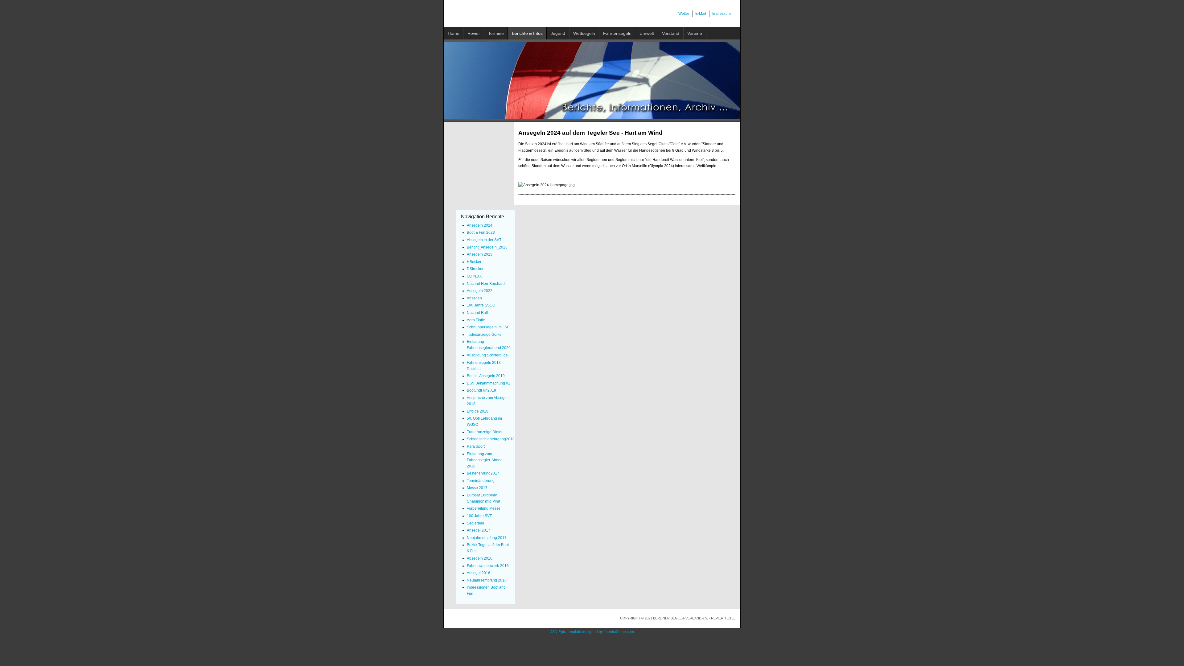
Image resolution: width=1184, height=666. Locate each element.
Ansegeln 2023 (479, 254)
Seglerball (475, 523)
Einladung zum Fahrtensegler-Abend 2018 (485, 460)
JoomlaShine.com (619, 632)
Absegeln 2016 (479, 558)
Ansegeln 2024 (479, 225)
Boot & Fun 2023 (481, 232)
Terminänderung (481, 481)
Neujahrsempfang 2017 (487, 538)
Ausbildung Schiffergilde (487, 355)
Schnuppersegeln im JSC (488, 327)
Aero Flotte (476, 320)
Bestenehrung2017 (483, 473)
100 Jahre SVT (479, 516)
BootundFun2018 (481, 390)
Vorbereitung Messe (483, 508)
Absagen (474, 298)
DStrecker (475, 269)
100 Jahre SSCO (481, 305)
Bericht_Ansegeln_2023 (487, 247)
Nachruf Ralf (477, 312)
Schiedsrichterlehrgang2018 (491, 439)
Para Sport (476, 446)
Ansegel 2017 (478, 530)
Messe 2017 (477, 488)
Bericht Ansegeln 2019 (486, 376)
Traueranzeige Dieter (485, 432)
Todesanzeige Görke (484, 334)
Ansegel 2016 (478, 573)
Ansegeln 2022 (479, 291)
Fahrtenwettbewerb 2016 (488, 566)
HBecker (474, 262)
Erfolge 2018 (477, 411)
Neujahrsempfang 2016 (487, 580)
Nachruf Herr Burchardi (486, 284)
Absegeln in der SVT (484, 240)
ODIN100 (475, 276)
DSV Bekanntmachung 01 (488, 383)
